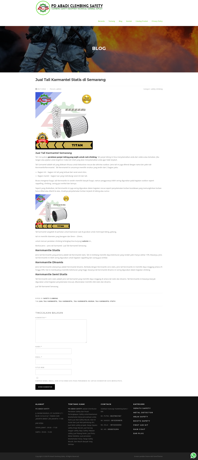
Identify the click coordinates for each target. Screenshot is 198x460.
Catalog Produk (142, 21)
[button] (63, 157)
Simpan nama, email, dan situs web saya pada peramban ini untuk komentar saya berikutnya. (78, 381)
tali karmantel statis (105, 301)
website (85, 241)
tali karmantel (66, 301)
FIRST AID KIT (140, 425)
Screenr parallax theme (142, 456)
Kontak (129, 21)
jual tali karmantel (48, 301)
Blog (120, 21)
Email (38, 357)
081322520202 (115, 425)
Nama (38, 347)
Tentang (112, 21)
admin (58, 89)
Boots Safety (141, 421)
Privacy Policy (157, 21)
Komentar (40, 318)
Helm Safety (140, 417)
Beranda (101, 21)
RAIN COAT (139, 429)
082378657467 (115, 416)
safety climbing (157, 89)
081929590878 (116, 420)
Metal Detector (143, 413)
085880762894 (113, 429)
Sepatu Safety (142, 408)
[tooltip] (63, 157)
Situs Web (39, 367)
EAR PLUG (138, 433)
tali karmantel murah (84, 301)
